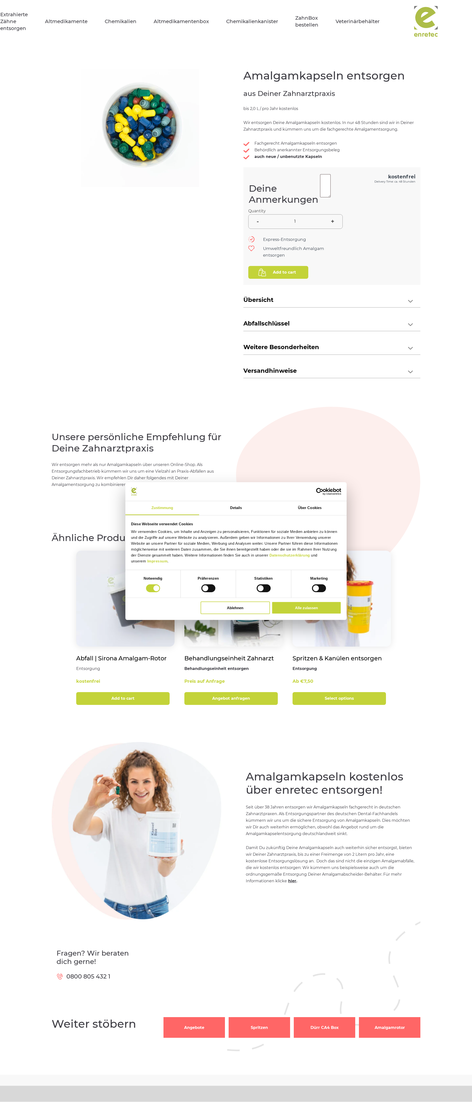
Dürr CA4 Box (324, 1027)
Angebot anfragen (231, 698)
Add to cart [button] (122, 698)
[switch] (208, 588)
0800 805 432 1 (88, 976)
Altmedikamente (66, 21)
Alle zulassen (306, 608)
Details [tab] (236, 508)
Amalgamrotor (390, 1027)
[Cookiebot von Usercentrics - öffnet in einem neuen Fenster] (319, 491)
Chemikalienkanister (252, 21)
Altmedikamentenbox (181, 21)
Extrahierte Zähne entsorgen (14, 21)
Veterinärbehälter (358, 21)
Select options (339, 698)
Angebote (194, 1027)
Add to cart (284, 272)
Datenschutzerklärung (289, 555)
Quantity (257, 211)
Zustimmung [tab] (162, 508)
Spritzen (259, 1027)
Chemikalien (120, 21)
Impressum (157, 561)
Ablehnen (235, 608)
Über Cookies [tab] (310, 508)
